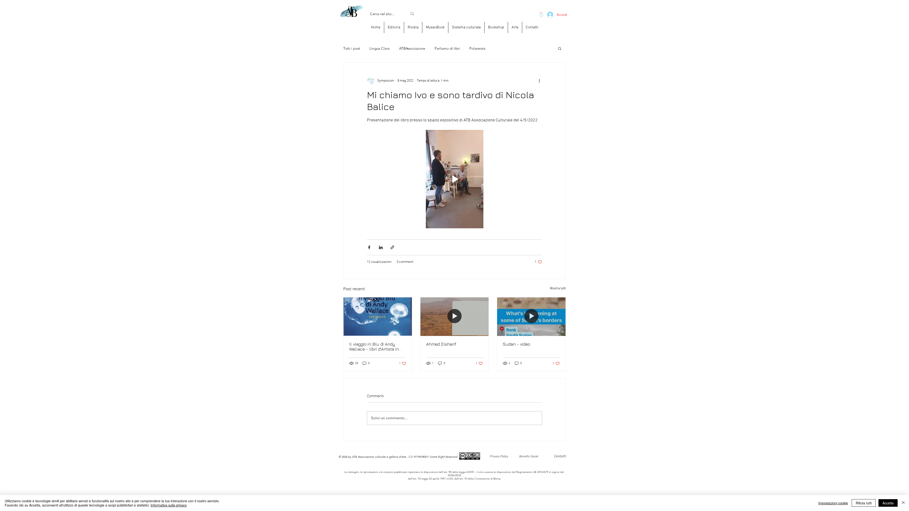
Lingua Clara (380, 48)
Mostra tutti (558, 288)
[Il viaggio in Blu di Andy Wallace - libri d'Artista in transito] (377, 316)
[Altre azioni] (539, 81)
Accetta (888, 503)
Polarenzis (477, 48)
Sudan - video (516, 344)
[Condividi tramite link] (392, 247)
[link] (541, 14)
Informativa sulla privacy (169, 505)
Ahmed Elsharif (441, 344)
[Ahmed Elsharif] (454, 316)
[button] (559, 48)
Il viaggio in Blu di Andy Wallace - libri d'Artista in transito (374, 347)
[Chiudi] (903, 503)
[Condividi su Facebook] (369, 247)
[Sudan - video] (531, 316)
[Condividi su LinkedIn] (381, 247)
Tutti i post (351, 48)
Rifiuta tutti (864, 503)
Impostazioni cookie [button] (833, 503)
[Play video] (454, 179)
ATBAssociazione (412, 48)
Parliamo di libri (447, 48)
